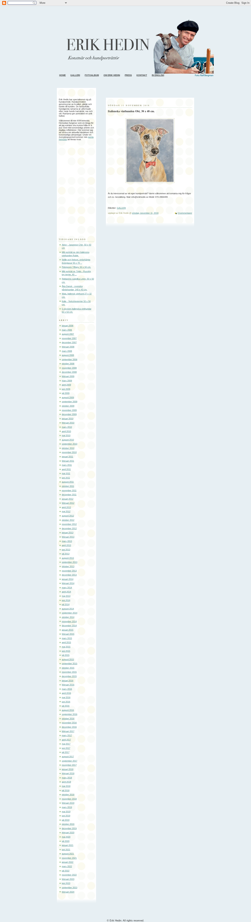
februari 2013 (68, 537)
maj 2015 (66, 647)
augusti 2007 (68, 334)
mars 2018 (67, 778)
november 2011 (69, 490)
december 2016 (69, 727)
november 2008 (69, 368)
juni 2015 (66, 651)
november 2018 (69, 799)
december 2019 (69, 828)
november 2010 (69, 452)
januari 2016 (67, 680)
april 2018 (66, 782)
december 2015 (69, 676)
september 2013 (69, 562)
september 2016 (69, 714)
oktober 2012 (68, 520)
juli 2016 (65, 706)
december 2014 (69, 625)
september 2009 (69, 401)
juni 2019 (66, 816)
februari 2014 (68, 583)
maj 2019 (66, 811)
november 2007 (69, 338)
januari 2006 (67, 325)
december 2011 (69, 494)
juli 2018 (65, 790)
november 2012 (69, 524)
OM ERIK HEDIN (112, 75)
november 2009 (69, 410)
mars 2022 (67, 866)
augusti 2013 (68, 558)
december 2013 (69, 575)
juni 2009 (66, 389)
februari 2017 (68, 731)
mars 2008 (67, 351)
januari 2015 (67, 630)
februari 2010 (68, 423)
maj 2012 (66, 511)
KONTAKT (141, 75)
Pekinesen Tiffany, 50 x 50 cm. (76, 267)
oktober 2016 (68, 718)
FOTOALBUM (92, 75)
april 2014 (66, 592)
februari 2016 (68, 685)
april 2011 (66, 469)
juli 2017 (65, 752)
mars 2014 (67, 587)
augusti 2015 (68, 659)
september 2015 (69, 663)
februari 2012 (68, 503)
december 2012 (69, 528)
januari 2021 (67, 845)
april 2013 (66, 545)
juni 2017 (66, 748)
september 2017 (69, 761)
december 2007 (69, 342)
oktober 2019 (68, 824)
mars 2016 (67, 689)
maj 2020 (66, 837)
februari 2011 (68, 461)
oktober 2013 (68, 566)
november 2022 (69, 875)
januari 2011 (67, 456)
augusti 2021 (68, 853)
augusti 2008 (68, 355)
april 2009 (66, 385)
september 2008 (69, 359)
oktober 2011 (68, 486)
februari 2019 (68, 803)
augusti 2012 (68, 516)
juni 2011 (66, 478)
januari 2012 (67, 499)
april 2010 (66, 431)
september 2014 (69, 613)
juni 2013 (66, 549)
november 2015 (69, 672)
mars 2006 (67, 330)
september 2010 (69, 444)
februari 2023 (68, 879)
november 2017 (69, 765)
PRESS (128, 75)
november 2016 (69, 723)
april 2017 (66, 740)
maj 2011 (66, 473)
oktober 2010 (68, 448)
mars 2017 (67, 735)
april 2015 (66, 642)
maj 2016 (66, 697)
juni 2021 (66, 849)
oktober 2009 (68, 406)
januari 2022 (67, 862)
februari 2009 (68, 376)
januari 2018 (67, 769)
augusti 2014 (68, 609)
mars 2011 (67, 465)
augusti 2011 (68, 482)
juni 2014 (66, 600)
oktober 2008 (68, 363)
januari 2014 (67, 579)
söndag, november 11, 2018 (145, 213)
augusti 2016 (68, 710)
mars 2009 (67, 380)
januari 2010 (67, 418)
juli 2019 (65, 820)
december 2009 (69, 414)
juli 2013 (65, 554)
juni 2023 (66, 883)
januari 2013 (67, 532)
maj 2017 (66, 744)
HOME (62, 75)
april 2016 (66, 693)
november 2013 (69, 571)
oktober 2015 (68, 668)
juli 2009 (65, 393)
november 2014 (69, 621)
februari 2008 (68, 347)
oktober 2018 (68, 794)
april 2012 (66, 507)
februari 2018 (68, 773)
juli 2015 (65, 655)
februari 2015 (68, 634)
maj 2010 (66, 435)
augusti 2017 (68, 756)
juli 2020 (65, 841)
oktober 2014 (68, 617)
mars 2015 (67, 638)
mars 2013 (67, 541)
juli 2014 (65, 604)
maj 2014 (66, 596)
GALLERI (75, 75)
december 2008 (69, 372)
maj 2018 (66, 786)
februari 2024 (68, 892)
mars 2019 (67, 807)
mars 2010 (67, 427)
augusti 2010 (68, 440)
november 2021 (69, 858)
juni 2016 (66, 702)
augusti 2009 (68, 397)
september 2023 (69, 887)
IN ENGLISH (158, 75)
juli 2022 (65, 871)
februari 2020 (68, 832)
